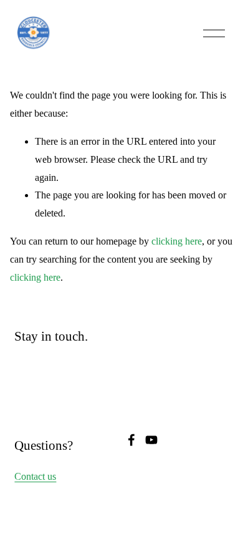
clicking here (176, 241)
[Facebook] (131, 440)
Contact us (35, 476)
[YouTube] (151, 440)
